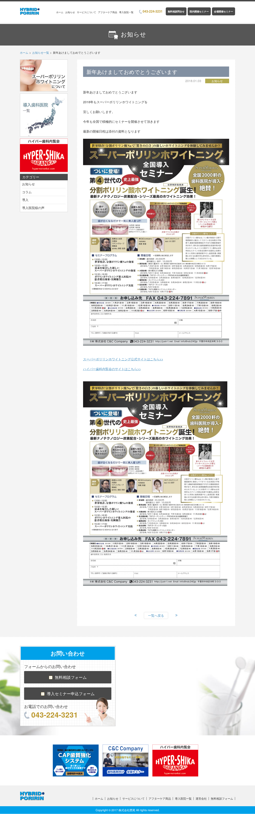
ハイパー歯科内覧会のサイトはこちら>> (112, 369)
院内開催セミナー (199, 11)
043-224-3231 (153, 11)
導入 (25, 199)
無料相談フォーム (71, 677)
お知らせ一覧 (40, 53)
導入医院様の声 (33, 207)
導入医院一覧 (126, 12)
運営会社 (201, 798)
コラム (27, 192)
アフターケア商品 (107, 12)
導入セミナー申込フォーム (71, 693)
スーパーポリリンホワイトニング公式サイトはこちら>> (123, 359)
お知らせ (70, 12)
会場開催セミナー (223, 11)
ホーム (59, 12)
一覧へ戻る (156, 615)
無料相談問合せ (176, 11)
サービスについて (86, 12)
